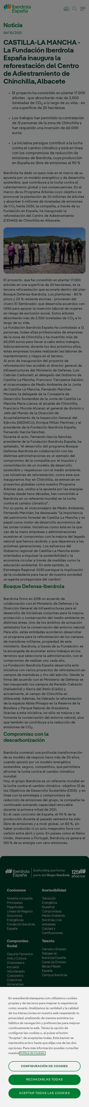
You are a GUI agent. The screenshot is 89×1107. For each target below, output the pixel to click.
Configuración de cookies (44, 1066)
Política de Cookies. (32, 1053)
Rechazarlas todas (44, 1079)
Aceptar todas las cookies (44, 1093)
